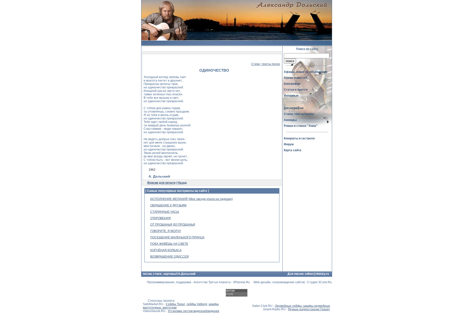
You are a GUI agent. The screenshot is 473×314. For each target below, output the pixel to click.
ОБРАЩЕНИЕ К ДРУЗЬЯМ (168, 205)
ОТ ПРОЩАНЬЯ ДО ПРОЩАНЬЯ (172, 224)
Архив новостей (295, 78)
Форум (289, 144)
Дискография (294, 108)
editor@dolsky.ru (317, 274)
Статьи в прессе (296, 89)
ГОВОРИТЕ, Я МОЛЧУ (165, 231)
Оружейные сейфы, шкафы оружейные (302, 306)
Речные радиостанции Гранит (309, 309)
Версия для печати (161, 182)
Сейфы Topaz (175, 304)
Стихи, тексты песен (265, 64)
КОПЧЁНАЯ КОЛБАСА (166, 250)
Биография (292, 83)
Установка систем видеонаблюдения (193, 311)
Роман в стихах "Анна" (301, 126)
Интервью (291, 95)
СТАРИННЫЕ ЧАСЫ (164, 212)
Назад (182, 182)
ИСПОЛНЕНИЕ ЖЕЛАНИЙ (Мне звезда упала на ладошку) (191, 199)
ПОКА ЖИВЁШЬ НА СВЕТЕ (169, 244)
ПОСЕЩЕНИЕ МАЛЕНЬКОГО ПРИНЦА (177, 237)
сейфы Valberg (196, 304)
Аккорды (290, 120)
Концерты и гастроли (299, 138)
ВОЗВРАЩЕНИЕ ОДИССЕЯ (169, 256)
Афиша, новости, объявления (305, 72)
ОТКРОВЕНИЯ (160, 218)
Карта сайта (292, 150)
